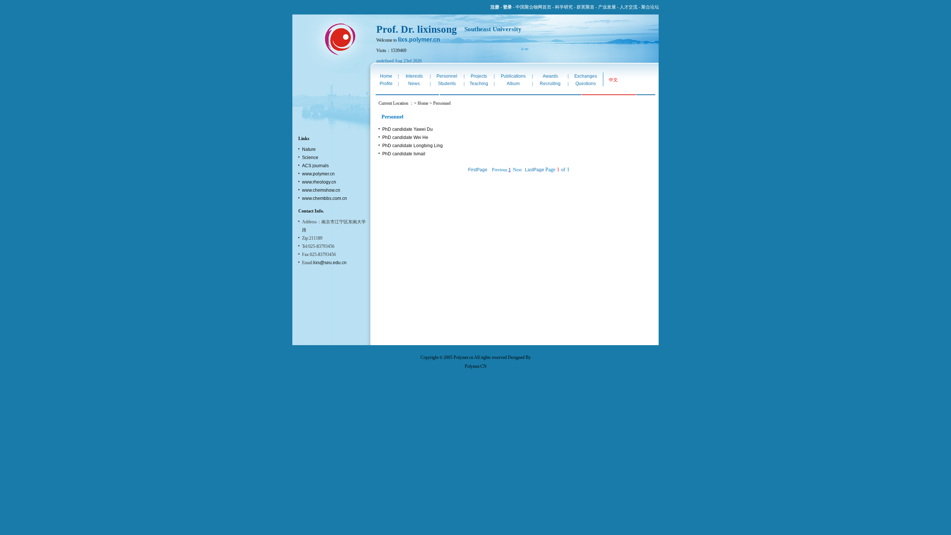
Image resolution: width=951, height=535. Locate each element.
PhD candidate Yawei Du (407, 129)
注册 (494, 7)
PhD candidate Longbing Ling (412, 145)
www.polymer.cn (318, 173)
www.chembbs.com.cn (324, 198)
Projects (479, 76)
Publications (513, 76)
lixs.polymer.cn (419, 39)
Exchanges (585, 76)
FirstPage (477, 169)
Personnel (446, 76)
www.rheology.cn (319, 182)
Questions (585, 83)
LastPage (534, 169)
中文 (613, 79)
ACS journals (315, 165)
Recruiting (550, 83)
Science (310, 157)
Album (513, 83)
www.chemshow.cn (321, 190)
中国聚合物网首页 (533, 7)
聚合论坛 (650, 7)
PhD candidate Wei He (405, 137)
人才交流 (628, 7)
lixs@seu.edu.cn (330, 262)
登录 (507, 7)
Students (447, 83)
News (414, 83)
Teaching (479, 83)
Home (386, 76)
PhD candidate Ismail (403, 153)
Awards (550, 76)
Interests (414, 76)
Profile (386, 83)
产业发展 (607, 7)
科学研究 (564, 7)
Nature (309, 149)
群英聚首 (585, 7)
